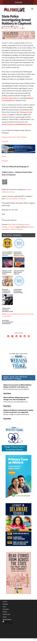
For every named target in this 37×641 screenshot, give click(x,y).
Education (6, 609)
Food (4, 606)
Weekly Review (7, 619)
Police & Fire (18, 28)
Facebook (5, 141)
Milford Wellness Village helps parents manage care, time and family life (16, 398)
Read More (7, 393)
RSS (24, 28)
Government (6, 599)
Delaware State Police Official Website (14, 137)
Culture (5, 601)
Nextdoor (5, 161)
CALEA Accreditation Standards (15, 199)
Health (5, 612)
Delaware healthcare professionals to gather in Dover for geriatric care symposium (18, 411)
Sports (5, 617)
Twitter (4, 156)
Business (5, 604)
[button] (32, 9)
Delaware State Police (8, 28)
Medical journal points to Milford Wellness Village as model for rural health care (17, 386)
